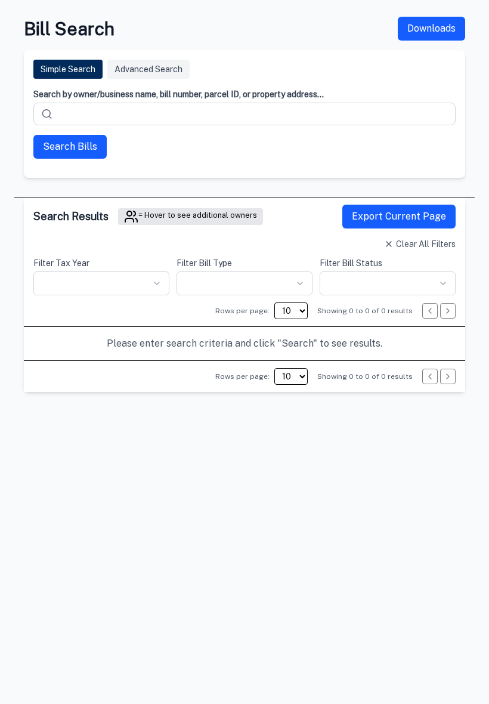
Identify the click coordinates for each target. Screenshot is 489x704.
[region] (244, 343)
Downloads (431, 28)
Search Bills (70, 146)
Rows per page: (242, 311)
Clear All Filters (426, 244)
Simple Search (68, 69)
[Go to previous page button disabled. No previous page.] (430, 311)
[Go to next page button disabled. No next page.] (448, 311)
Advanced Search (148, 69)
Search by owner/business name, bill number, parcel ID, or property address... (178, 94)
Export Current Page (399, 216)
